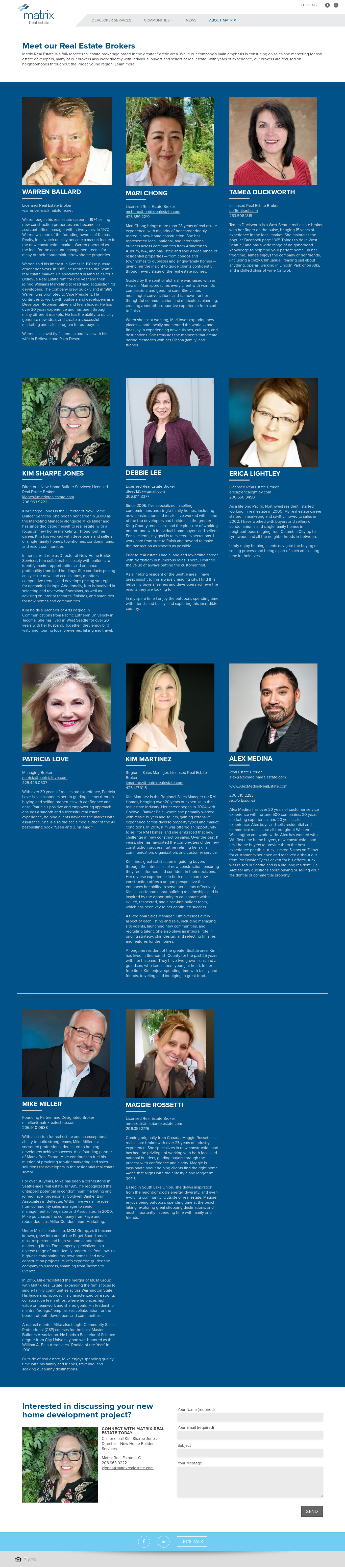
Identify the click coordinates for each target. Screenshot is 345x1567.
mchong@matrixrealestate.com (153, 211)
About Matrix (222, 20)
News (191, 20)
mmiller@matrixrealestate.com (49, 1122)
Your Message (190, 1463)
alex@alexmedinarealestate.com (257, 777)
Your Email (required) (196, 1427)
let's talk (192, 1541)
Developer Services (111, 20)
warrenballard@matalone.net (47, 210)
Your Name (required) (196, 1409)
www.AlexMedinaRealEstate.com (258, 786)
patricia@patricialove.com (44, 777)
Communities (157, 20)
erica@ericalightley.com (250, 492)
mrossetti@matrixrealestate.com (154, 1123)
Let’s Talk (309, 5)
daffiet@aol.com (243, 210)
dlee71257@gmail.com (145, 491)
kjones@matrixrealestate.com (48, 497)
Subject (184, 1445)
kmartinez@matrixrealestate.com (154, 782)
